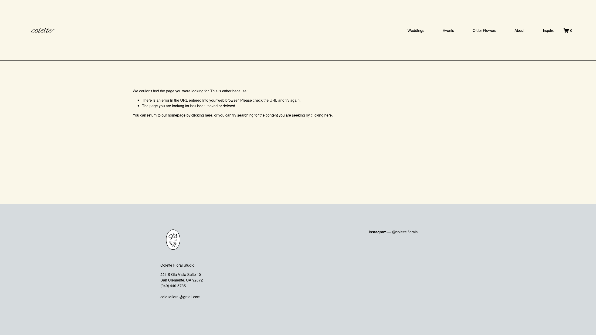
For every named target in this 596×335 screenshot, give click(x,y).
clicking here (201, 115)
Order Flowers (484, 30)
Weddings (415, 30)
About (519, 30)
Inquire (548, 30)
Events (448, 30)
